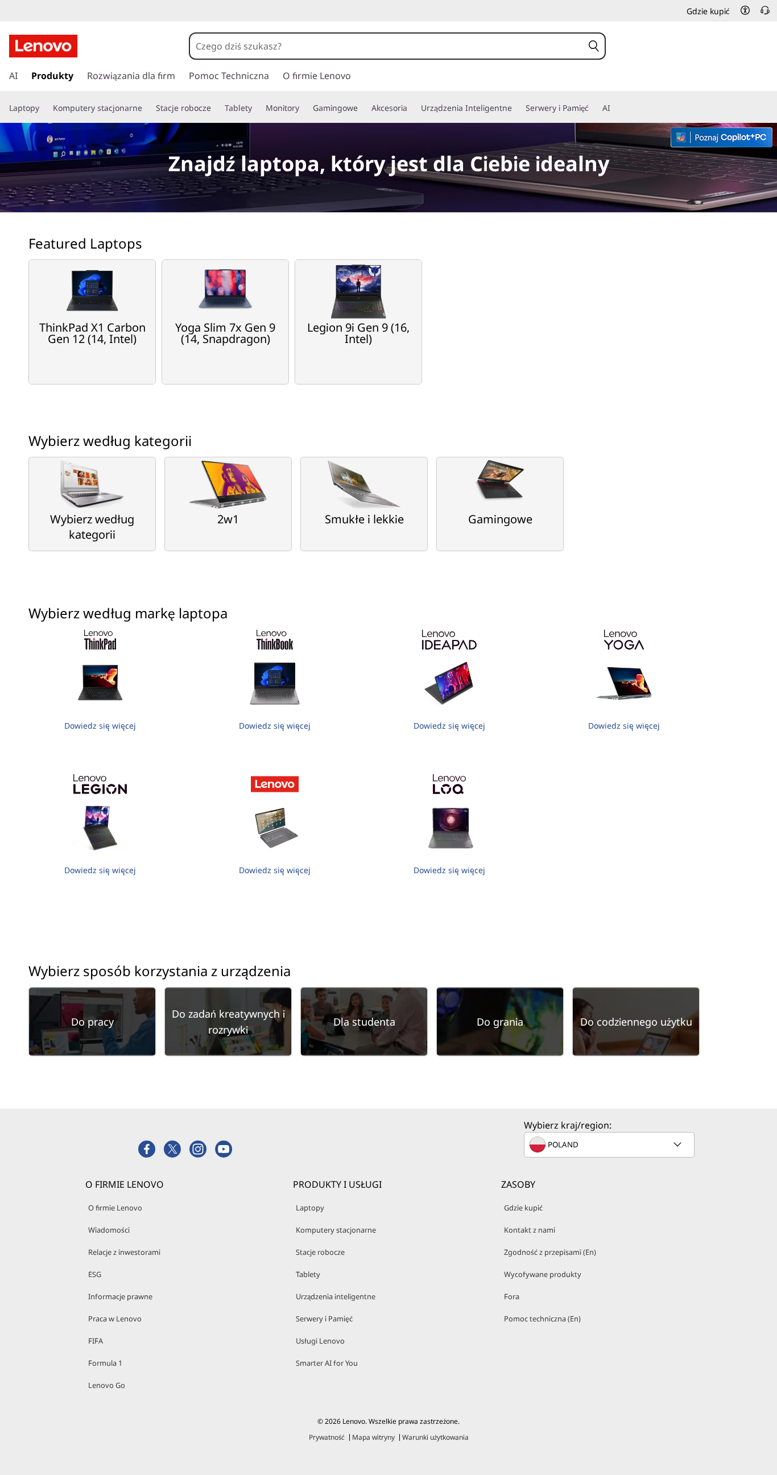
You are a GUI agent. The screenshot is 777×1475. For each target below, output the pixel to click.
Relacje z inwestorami (124, 1252)
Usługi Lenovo (320, 1341)
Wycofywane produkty (542, 1274)
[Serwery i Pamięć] (593, 108)
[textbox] (610, 1144)
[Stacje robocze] (215, 108)
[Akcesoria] (411, 108)
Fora (511, 1296)
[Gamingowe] (362, 108)
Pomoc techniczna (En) (542, 1318)
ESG (94, 1274)
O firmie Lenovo (115, 1208)
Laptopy (310, 1208)
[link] (765, 14)
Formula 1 (105, 1363)
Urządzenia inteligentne (335, 1296)
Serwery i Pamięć (324, 1318)
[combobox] (386, 46)
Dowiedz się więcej (100, 725)
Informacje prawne (120, 1296)
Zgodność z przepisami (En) (550, 1252)
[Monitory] (303, 108)
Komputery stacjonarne (336, 1230)
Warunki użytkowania (435, 1437)
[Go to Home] (43, 46)
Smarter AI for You (327, 1363)
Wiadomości (109, 1230)
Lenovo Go (106, 1385)
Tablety (308, 1274)
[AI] (614, 108)
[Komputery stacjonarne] (146, 108)
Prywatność (327, 1437)
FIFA (95, 1341)
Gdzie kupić (523, 1208)
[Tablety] (256, 108)
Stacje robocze (320, 1252)
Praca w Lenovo (115, 1318)
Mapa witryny (373, 1437)
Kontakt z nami (529, 1230)
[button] (745, 10)
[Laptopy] (43, 108)
